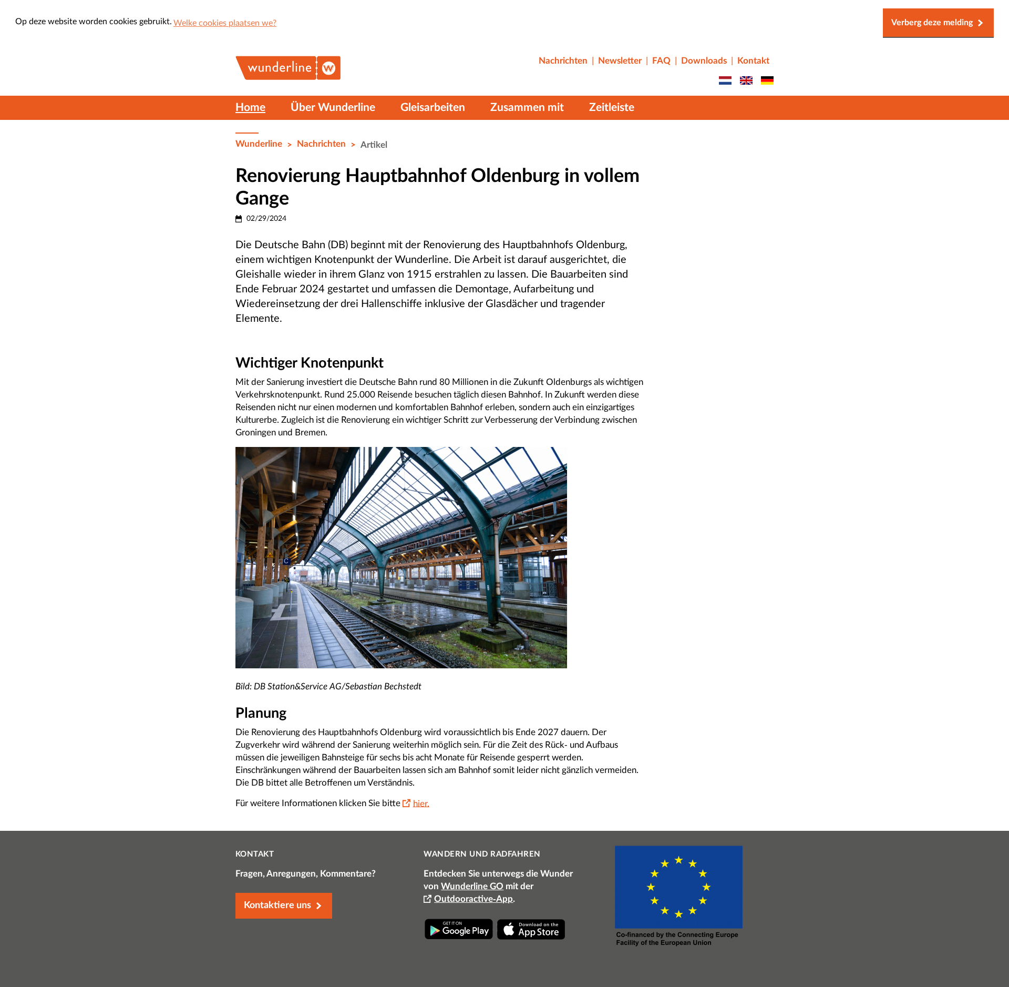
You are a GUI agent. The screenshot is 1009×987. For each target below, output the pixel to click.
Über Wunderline (333, 107)
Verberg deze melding (932, 22)
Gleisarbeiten (432, 107)
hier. (421, 803)
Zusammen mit (527, 107)
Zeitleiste (611, 107)
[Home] (288, 75)
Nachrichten (321, 143)
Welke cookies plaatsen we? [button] (224, 23)
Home (250, 107)
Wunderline (258, 143)
